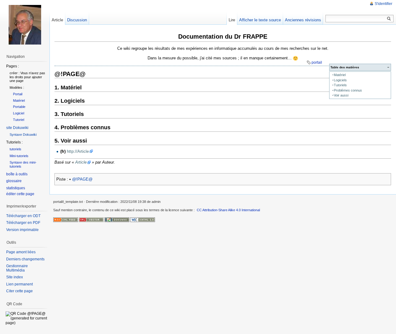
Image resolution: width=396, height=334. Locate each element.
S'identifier (383, 4)
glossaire (14, 181)
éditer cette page (20, 194)
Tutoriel (18, 120)
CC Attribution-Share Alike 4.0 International (228, 210)
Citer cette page (19, 291)
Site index (14, 277)
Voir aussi (341, 95)
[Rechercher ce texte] (389, 18)
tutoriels (15, 149)
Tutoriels (340, 85)
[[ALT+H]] (25, 24)
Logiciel (18, 113)
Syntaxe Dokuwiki (23, 134)
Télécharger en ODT (23, 216)
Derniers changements (25, 259)
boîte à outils (17, 174)
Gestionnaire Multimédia (17, 268)
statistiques (15, 188)
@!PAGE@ (82, 179)
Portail (17, 94)
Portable (19, 107)
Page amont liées (21, 252)
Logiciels (340, 80)
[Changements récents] (65, 219)
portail (317, 62)
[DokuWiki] (117, 219)
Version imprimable (22, 230)
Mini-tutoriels (19, 156)
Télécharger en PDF (23, 223)
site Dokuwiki (17, 128)
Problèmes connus (348, 90)
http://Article (78, 151)
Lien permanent (19, 284)
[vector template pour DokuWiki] (91, 219)
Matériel (340, 75)
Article (81, 162)
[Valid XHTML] (142, 219)
